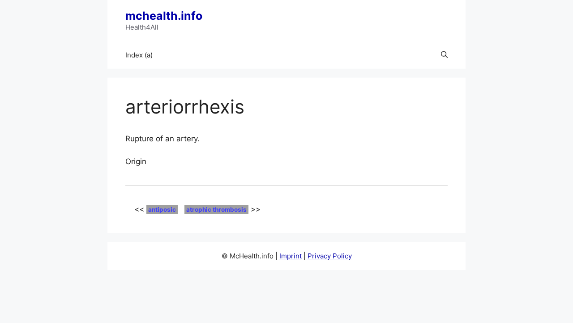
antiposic (162, 209)
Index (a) (139, 55)
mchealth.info (163, 15)
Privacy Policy (330, 256)
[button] (444, 55)
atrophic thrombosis (216, 209)
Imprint (290, 256)
